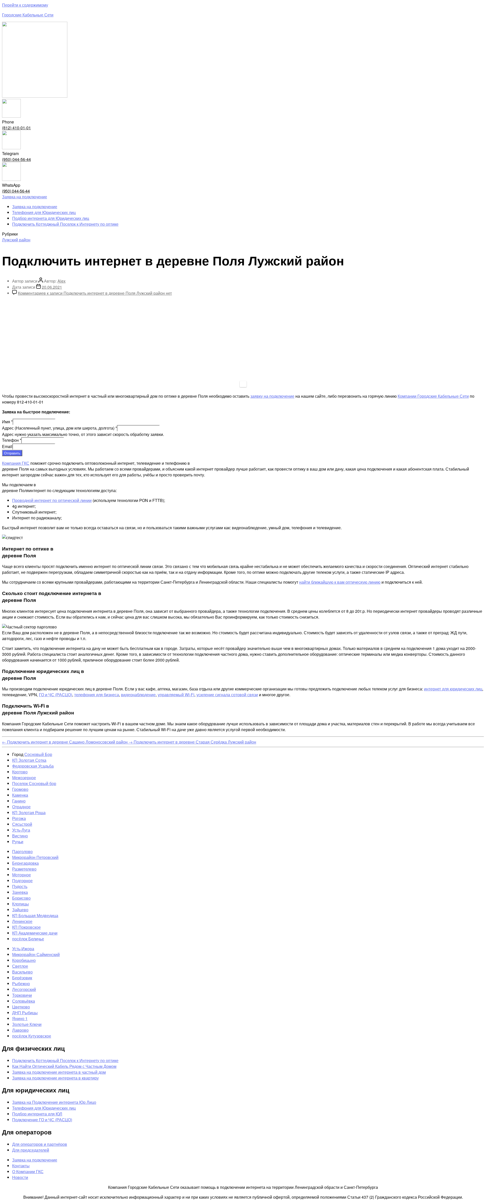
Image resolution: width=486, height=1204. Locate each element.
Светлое (20, 966)
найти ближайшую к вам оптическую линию (339, 582)
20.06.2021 (52, 287)
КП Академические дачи (34, 933)
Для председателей (30, 1150)
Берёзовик (22, 978)
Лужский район (16, 240)
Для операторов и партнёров (39, 1144)
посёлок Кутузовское (31, 1036)
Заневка (20, 892)
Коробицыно (24, 960)
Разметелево (24, 869)
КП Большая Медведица (35, 915)
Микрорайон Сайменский (36, 954)
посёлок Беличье (28, 939)
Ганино (19, 801)
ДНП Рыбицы (25, 1013)
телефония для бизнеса (96, 695)
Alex (61, 281)
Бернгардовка (25, 863)
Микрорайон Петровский (35, 857)
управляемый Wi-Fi (176, 695)
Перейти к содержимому (25, 5)
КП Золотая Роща (29, 812)
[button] (24, 197)
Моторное (21, 875)
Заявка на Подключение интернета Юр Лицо (54, 1102)
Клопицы (20, 904)
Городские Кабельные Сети (27, 15)
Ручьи (17, 841)
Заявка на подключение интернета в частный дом (59, 1072)
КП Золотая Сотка (29, 760)
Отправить (12, 453)
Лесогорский (24, 989)
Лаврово (20, 1030)
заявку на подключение (272, 396)
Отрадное (21, 807)
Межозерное (24, 777)
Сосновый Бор (38, 754)
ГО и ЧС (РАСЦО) (55, 695)
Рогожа (19, 818)
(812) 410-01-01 (16, 128)
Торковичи (22, 995)
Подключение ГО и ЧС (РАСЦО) (42, 1120)
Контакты (21, 1166)
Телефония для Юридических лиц (44, 212)
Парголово (22, 851)
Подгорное (22, 880)
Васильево (22, 972)
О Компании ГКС (28, 1171)
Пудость (19, 886)
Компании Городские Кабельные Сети (433, 396)
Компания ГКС (15, 463)
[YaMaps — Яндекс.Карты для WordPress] (243, 384)
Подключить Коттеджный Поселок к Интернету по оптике (65, 224)
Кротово (20, 772)
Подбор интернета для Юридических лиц (50, 218)
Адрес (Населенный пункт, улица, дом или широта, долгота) (59, 428)
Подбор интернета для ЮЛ (37, 1114)
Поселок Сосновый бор (34, 783)
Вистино (20, 836)
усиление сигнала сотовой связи (227, 695)
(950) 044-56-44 (16, 159)
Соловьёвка (23, 1001)
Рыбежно (21, 983)
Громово (20, 789)
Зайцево (20, 910)
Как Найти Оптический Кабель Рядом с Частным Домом (64, 1066)
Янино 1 (20, 1018)
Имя (7, 422)
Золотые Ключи (27, 1024)
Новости (20, 1177)
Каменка (20, 795)
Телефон (11, 440)
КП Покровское (26, 927)
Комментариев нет (95, 293)
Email (7, 446)
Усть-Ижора (23, 949)
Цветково (21, 1007)
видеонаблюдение (138, 695)
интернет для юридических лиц (453, 689)
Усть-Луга (21, 830)
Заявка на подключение (34, 206)
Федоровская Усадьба (33, 766)
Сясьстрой (22, 824)
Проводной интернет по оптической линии (52, 500)
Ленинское (22, 921)
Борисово (21, 898)
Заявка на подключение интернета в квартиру (55, 1078)
